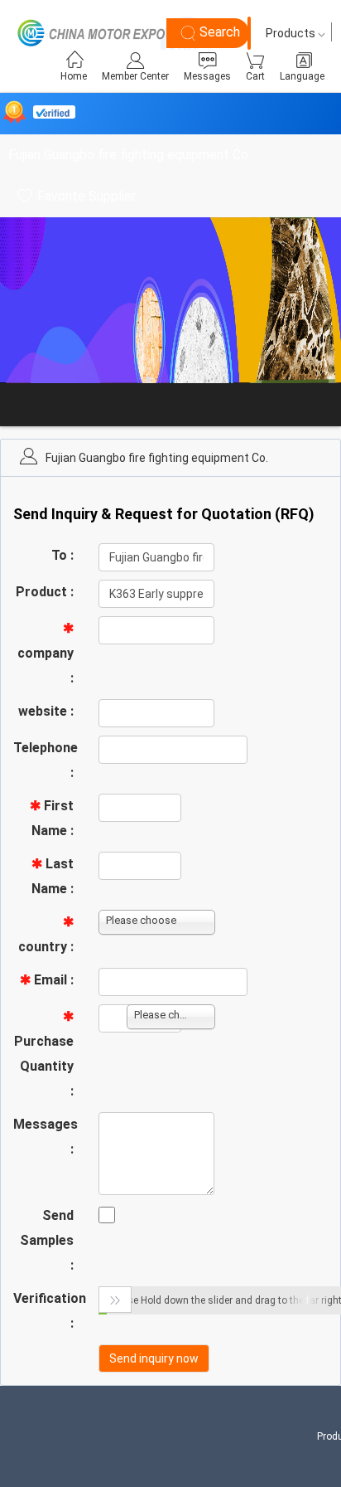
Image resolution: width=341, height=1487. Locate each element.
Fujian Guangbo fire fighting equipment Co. (129, 155)
